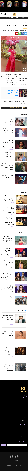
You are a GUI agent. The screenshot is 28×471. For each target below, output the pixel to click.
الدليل (20, 18)
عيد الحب (25, 107)
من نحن (16, 460)
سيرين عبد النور (19, 107)
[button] (25, 33)
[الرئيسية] (14, 14)
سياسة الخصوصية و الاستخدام (18, 463)
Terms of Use (18, 465)
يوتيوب (10, 456)
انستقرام (25, 434)
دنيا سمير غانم (4, 107)
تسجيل (3, 445)
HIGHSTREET (15, 18)
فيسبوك (25, 428)
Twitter (13, 456)
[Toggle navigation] (26, 14)
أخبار (26, 400)
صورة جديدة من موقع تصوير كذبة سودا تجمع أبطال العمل (7, 299)
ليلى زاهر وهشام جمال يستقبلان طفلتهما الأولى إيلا (8, 120)
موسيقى (11, 149)
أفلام (12, 172)
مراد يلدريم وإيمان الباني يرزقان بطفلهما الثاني (8, 155)
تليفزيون (12, 214)
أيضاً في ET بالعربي (12, 90)
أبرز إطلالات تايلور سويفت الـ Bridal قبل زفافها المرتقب (8, 198)
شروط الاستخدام (9, 465)
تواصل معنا (24, 437)
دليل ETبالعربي (23, 421)
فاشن (25, 418)
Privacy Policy (5, 463)
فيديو (5, 14)
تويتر (26, 431)
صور (26, 406)
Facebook (18, 456)
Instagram (15, 456)
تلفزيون (25, 412)
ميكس (25, 22)
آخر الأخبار (6, 18)
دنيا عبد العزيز (11, 107)
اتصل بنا (10, 460)
